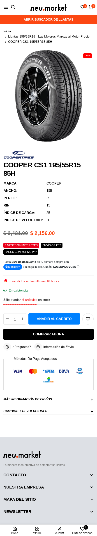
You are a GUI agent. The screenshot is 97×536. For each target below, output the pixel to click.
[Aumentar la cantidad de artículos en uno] (22, 318)
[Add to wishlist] (88, 319)
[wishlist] (83, 7)
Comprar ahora (48, 334)
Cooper (53, 183)
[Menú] (5, 7)
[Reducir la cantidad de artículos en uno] (7, 318)
